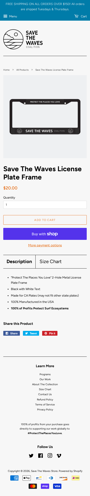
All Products (22, 69)
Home (6, 69)
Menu (13, 16)
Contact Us (45, 394)
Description (19, 261)
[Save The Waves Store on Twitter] (31, 456)
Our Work (45, 379)
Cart (83, 16)
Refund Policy (45, 399)
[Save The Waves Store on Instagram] (49, 456)
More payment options (45, 245)
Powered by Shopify (70, 471)
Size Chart (51, 261)
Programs (45, 374)
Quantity (9, 197)
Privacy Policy (45, 409)
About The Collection (45, 384)
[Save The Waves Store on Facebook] (40, 456)
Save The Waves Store (44, 471)
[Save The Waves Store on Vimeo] (59, 456)
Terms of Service (45, 404)
